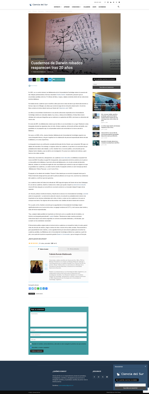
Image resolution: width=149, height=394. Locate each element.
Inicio (29, 11)
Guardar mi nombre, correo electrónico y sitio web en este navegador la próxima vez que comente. (59, 344)
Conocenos (76, 7)
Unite (94, 7)
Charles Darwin (60, 94)
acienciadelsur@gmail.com (66, 385)
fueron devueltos (65, 158)
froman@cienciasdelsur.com (56, 256)
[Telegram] (50, 79)
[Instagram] (108, 2)
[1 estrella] (29, 243)
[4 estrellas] (35, 243)
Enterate (57, 7)
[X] (116, 2)
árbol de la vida (63, 108)
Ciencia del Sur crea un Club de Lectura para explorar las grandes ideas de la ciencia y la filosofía (110, 134)
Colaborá (86, 7)
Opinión (44, 59)
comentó (85, 194)
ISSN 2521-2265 (97, 2)
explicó (52, 216)
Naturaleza (41, 11)
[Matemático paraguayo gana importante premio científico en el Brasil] (107, 101)
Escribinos (102, 7)
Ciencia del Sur (97, 109)
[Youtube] (119, 2)
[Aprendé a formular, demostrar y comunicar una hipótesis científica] (96, 143)
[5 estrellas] (37, 243)
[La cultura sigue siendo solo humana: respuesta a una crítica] (96, 127)
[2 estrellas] (31, 243)
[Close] (145, 366)
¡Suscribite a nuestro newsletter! (40, 347)
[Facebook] (105, 2)
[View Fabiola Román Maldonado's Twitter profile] (46, 265)
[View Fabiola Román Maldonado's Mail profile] (46, 268)
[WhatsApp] (38, 79)
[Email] (46, 79)
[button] (118, 7)
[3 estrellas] (33, 243)
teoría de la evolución (80, 185)
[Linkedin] (110, 2)
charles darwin (39, 293)
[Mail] (113, 2)
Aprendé (66, 7)
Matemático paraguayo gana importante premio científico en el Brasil (105, 105)
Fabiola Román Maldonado (39, 71)
